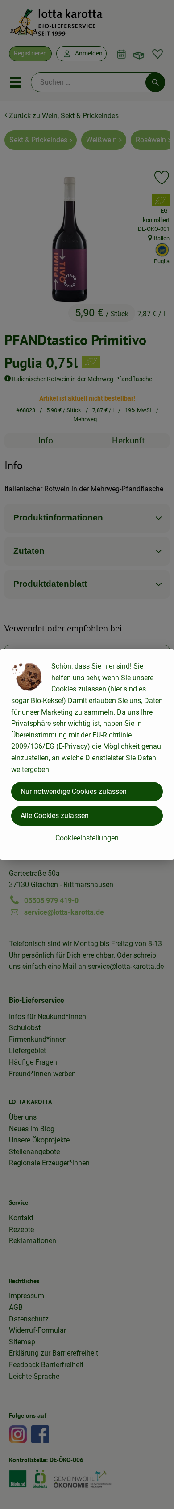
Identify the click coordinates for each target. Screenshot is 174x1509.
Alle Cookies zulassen (55, 815)
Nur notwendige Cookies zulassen (74, 791)
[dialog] (87, 754)
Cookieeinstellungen (87, 838)
